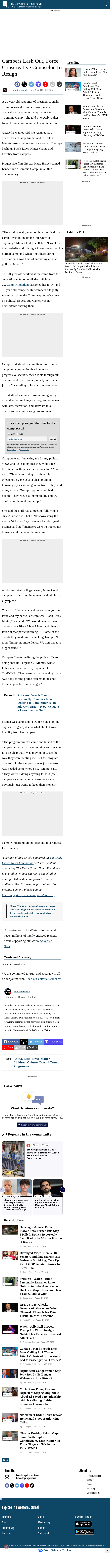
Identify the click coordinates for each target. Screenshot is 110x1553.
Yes (12, 433)
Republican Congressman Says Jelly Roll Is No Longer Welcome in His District (40, 1374)
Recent (21, 997)
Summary (11, 997)
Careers (89, 1484)
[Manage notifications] (6, 1546)
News (4, 1522)
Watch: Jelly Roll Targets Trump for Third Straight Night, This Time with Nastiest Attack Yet (40, 1332)
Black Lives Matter (37, 1058)
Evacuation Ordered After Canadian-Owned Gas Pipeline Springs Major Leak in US (94, 148)
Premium (6, 1516)
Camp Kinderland (18, 284)
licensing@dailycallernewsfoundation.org (28, 895)
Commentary (8, 1527)
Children (19, 1062)
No (21, 433)
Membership (44, 1522)
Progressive (21, 1066)
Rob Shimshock (22, 991)
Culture (32, 1062)
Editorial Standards (94, 1475)
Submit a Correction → (13, 964)
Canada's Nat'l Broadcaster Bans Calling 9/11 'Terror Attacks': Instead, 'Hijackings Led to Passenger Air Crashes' (94, 90)
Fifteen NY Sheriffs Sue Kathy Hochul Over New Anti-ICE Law (95, 72)
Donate (41, 1527)
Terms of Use (24, 450)
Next (5, 1460)
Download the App (83, 1516)
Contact (32, 997)
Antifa (17, 1058)
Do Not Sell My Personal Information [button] (91, 1545)
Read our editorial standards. (44, 979)
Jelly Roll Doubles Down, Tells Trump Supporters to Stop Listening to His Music (94, 131)
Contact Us (90, 1480)
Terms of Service (71, 1545)
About (41, 1516)
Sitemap (61, 1545)
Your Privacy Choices (58, 1550)
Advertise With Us (93, 1492)
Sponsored (43, 1533)
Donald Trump (49, 1062)
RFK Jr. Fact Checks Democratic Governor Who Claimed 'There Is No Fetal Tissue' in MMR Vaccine (95, 112)
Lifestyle (6, 1533)
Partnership (91, 1488)
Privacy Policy (12, 450)
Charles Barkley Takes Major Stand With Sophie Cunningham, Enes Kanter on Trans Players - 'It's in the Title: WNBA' (40, 1440)
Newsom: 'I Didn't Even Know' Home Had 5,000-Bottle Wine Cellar (41, 1418)
